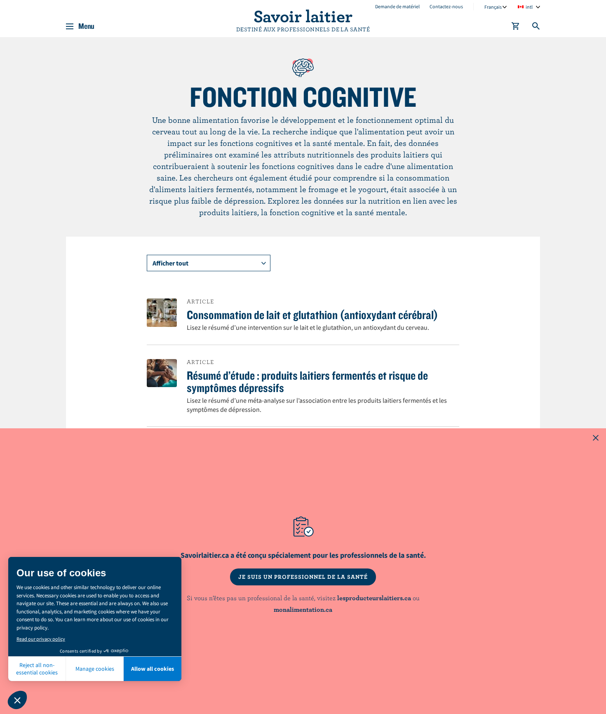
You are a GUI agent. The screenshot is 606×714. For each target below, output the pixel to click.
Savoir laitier (303, 15)
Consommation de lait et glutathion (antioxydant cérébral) (312, 314)
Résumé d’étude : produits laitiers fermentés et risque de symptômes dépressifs (307, 381)
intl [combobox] (529, 7)
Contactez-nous (446, 6)
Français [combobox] (493, 7)
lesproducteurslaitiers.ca (374, 597)
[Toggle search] (536, 27)
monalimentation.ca (303, 609)
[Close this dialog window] (595, 438)
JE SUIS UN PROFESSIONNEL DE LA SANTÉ (303, 576)
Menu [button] (86, 26)
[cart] (515, 27)
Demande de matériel (397, 6)
